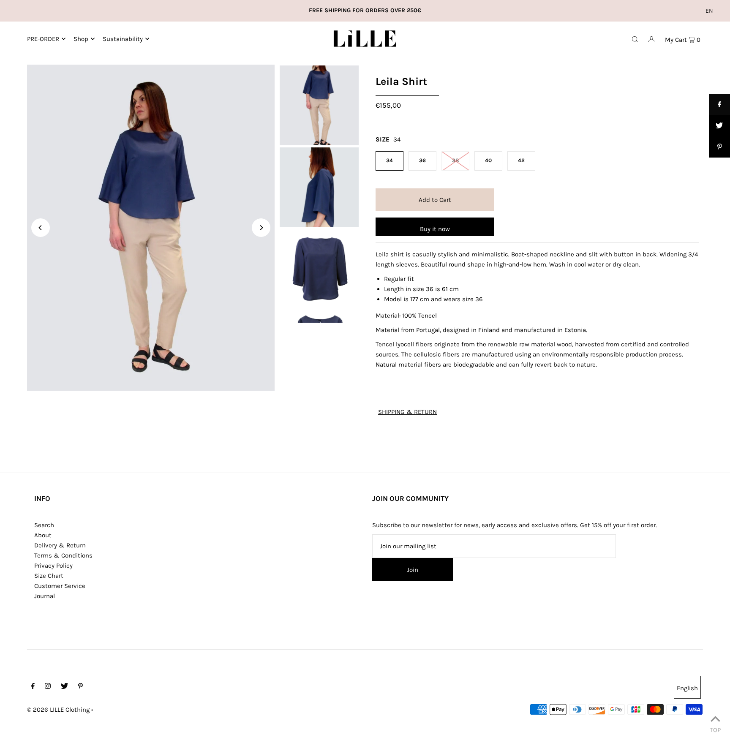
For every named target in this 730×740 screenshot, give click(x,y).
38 (455, 160)
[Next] (261, 227)
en (709, 10)
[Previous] (40, 227)
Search (44, 525)
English (687, 688)
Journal (44, 596)
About (43, 535)
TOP (715, 729)
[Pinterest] (80, 687)
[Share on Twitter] (719, 125)
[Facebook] (33, 687)
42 (521, 160)
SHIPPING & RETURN (407, 412)
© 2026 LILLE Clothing (58, 709)
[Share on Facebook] (719, 104)
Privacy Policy (53, 565)
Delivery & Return (60, 545)
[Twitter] (64, 687)
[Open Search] (634, 39)
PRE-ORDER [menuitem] (43, 39)
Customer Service (59, 586)
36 (422, 160)
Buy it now (435, 229)
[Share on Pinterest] (719, 147)
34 (389, 160)
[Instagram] (48, 687)
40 (488, 160)
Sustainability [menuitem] (123, 39)
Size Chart (48, 575)
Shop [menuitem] (81, 39)
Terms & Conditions (63, 555)
